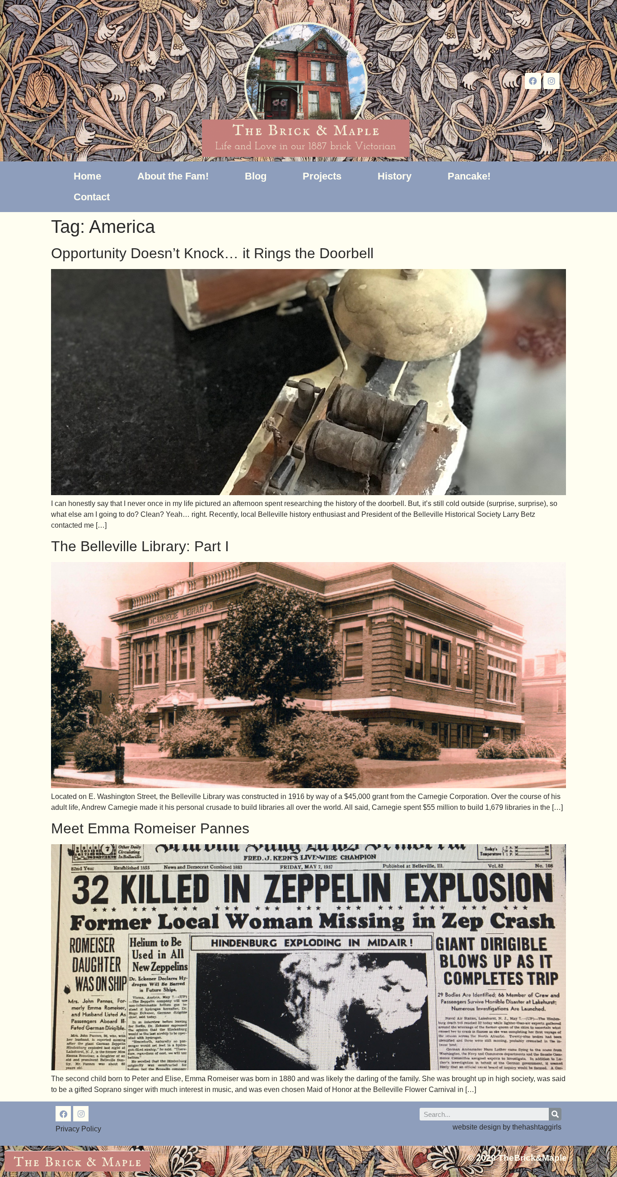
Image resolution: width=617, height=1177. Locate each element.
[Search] (555, 1114)
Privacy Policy (78, 1129)
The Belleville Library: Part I (140, 546)
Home (87, 176)
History (394, 176)
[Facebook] (533, 81)
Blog (255, 176)
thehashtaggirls (536, 1127)
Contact (92, 197)
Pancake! (469, 176)
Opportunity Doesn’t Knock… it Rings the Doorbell (212, 253)
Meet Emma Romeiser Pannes (150, 828)
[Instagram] (551, 81)
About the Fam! (173, 176)
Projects (322, 176)
